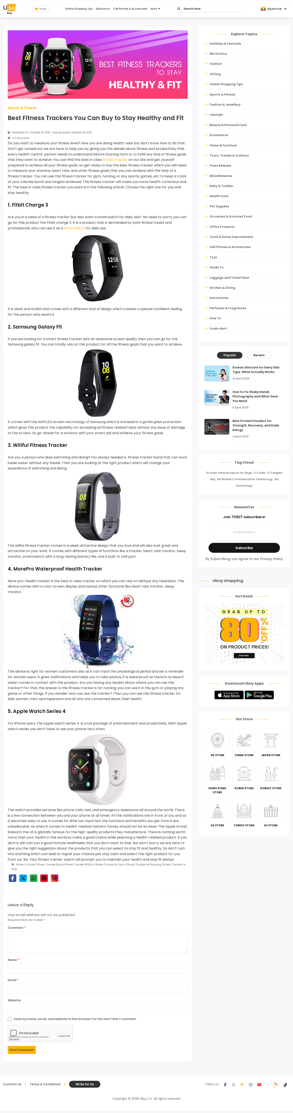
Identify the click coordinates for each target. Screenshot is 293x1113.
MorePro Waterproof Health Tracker (57, 569)
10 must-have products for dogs (229, 473)
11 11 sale (259, 473)
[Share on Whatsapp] (33, 878)
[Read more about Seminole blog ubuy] (9, 8)
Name (13, 960)
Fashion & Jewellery (225, 104)
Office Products (222, 227)
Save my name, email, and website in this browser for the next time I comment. (75, 1019)
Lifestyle (216, 115)
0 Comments (20, 138)
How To (215, 318)
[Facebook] (225, 1084)
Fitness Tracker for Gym (109, 864)
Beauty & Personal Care (228, 125)
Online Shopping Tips (79, 9)
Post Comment (22, 1050)
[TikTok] (285, 1084)
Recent (259, 355)
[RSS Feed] (276, 1084)
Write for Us (85, 1084)
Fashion (216, 64)
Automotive (219, 298)
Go (178, 9)
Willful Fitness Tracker (40, 445)
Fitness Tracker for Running (143, 864)
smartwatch (74, 228)
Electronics (103, 9)
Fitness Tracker (25, 864)
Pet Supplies (219, 206)
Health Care (219, 196)
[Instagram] (251, 1084)
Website (14, 1000)
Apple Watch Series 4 (39, 711)
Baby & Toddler (222, 186)
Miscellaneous (221, 176)
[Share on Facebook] (12, 878)
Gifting (215, 74)
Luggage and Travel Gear (229, 278)
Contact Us (12, 1084)
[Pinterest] (242, 1084)
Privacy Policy (271, 559)
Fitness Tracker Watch (79, 864)
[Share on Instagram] (54, 878)
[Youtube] (259, 1084)
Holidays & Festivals (225, 43)
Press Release (220, 165)
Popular (230, 355)
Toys (213, 257)
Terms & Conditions (45, 1084)
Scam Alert (218, 328)
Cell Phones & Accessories (130, 9)
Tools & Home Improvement (231, 237)
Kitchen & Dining (222, 288)
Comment (17, 928)
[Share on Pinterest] (44, 878)
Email (13, 980)
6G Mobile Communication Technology (245, 479)
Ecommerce (219, 135)
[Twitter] (233, 1084)
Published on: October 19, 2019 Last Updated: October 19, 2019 (51, 132)
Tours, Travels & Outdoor (229, 155)
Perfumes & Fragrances (228, 308)
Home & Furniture (223, 145)
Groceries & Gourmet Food (231, 216)
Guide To (217, 267)
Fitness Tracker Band (49, 864)
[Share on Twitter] (23, 878)
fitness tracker (115, 159)
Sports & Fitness (22, 107)
